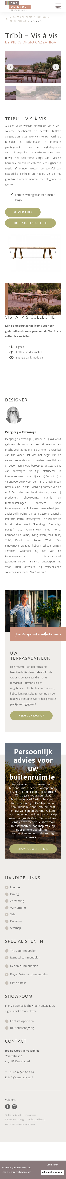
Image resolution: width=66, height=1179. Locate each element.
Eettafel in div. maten (29, 352)
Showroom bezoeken (33, 848)
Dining (41, 17)
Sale (13, 914)
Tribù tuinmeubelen (23, 951)
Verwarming (18, 907)
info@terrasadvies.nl (20, 1077)
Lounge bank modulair (29, 357)
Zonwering (17, 901)
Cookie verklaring (36, 1119)
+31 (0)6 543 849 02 (21, 1072)
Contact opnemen (22, 1021)
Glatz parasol (19, 983)
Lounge (15, 887)
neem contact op (31, 715)
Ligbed (20, 347)
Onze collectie (22, 17)
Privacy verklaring (14, 1119)
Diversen (16, 921)
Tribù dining (18, 21)
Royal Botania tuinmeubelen (29, 974)
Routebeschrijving (22, 1028)
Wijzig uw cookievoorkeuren (20, 1124)
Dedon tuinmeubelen (24, 966)
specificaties (23, 212)
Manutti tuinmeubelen (25, 957)
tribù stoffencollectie (30, 223)
